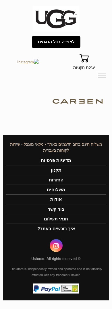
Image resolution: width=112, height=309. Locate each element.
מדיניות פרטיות (56, 160)
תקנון (56, 170)
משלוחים (56, 190)
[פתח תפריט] (102, 75)
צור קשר (56, 209)
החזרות (56, 180)
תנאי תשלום (56, 219)
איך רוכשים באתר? (56, 229)
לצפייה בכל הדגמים (56, 42)
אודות (56, 199)
